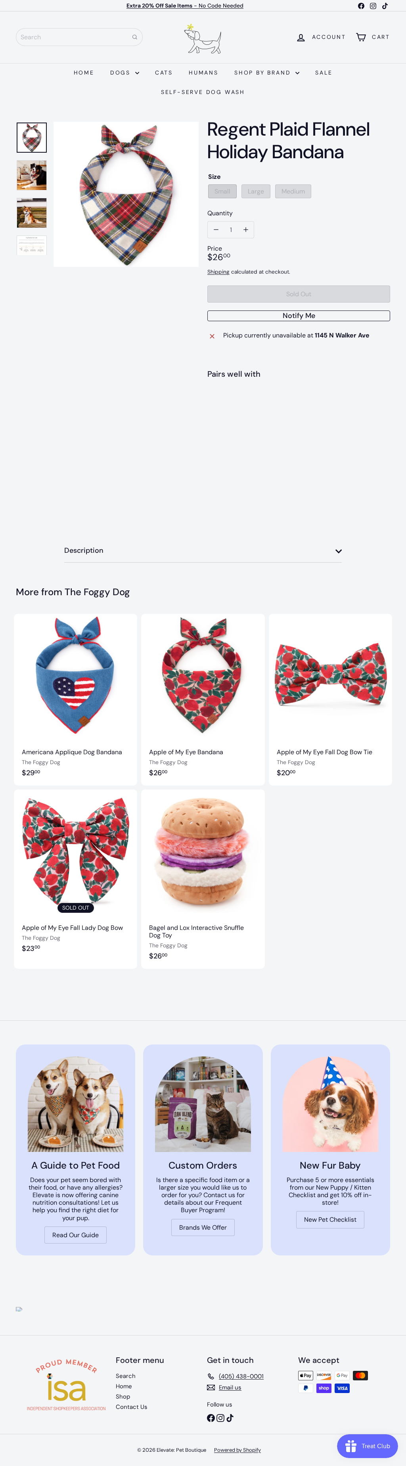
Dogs (121, 72)
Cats (164, 72)
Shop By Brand (263, 72)
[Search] (135, 37)
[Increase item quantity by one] (245, 229)
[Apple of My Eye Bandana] (202, 700)
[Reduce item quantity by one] (215, 229)
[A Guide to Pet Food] (75, 1104)
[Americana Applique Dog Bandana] (75, 700)
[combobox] (79, 37)
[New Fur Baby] (330, 1104)
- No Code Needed (184, 5)
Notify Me (299, 315)
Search (126, 1376)
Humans (203, 72)
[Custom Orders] (203, 1104)
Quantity (220, 213)
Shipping (218, 271)
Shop (123, 1397)
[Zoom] (126, 194)
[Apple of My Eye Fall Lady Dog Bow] (75, 879)
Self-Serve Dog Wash (203, 92)
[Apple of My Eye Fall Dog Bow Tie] (330, 700)
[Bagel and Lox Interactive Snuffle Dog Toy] (202, 879)
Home (84, 72)
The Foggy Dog (97, 592)
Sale (323, 72)
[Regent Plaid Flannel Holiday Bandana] (299, 414)
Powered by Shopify (237, 1450)
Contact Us (131, 1407)
